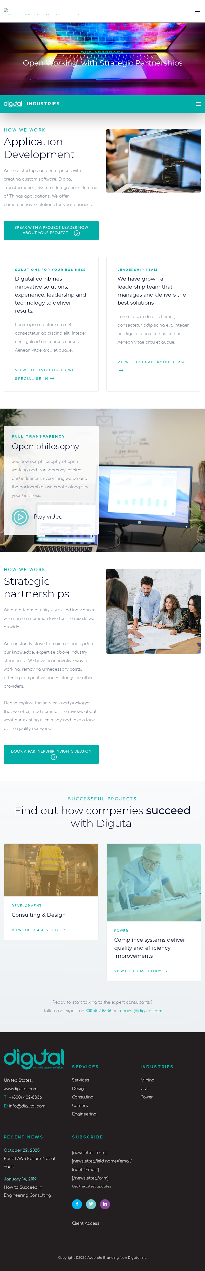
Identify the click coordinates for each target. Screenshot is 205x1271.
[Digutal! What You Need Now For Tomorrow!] (52, 11)
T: (6, 1097)
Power (121, 931)
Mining (147, 1080)
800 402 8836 (98, 1011)
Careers (80, 1105)
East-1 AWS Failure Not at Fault (30, 1162)
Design (79, 1088)
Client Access (86, 1223)
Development (27, 906)
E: (6, 1106)
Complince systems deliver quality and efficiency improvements (149, 948)
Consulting (83, 1097)
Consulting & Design (39, 915)
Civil (144, 1088)
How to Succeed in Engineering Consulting (27, 1191)
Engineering (84, 1114)
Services (80, 1080)
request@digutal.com (140, 1011)
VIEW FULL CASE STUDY (35, 930)
